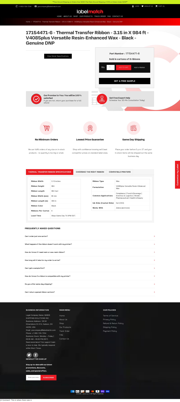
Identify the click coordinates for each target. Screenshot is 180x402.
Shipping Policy (110, 327)
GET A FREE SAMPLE (124, 81)
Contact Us (64, 339)
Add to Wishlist (139, 67)
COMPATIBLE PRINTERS (120, 172)
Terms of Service (110, 315)
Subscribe (48, 377)
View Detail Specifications (58, 56)
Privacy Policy (109, 319)
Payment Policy (110, 331)
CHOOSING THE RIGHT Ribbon (90, 172)
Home (28, 22)
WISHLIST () (148, 6)
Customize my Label (177, 174)
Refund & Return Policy (113, 323)
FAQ (61, 335)
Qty (103, 67)
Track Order (64, 331)
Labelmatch (86, 394)
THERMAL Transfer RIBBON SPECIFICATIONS (49, 172)
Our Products (65, 327)
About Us (63, 319)
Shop (61, 323)
